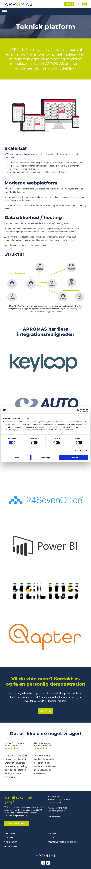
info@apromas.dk (58, 811)
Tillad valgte (45, 457)
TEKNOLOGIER (10, 842)
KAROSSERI (9, 833)
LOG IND (51, 838)
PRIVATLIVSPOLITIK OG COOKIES (63, 842)
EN (84, 4)
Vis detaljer (79, 451)
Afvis (17, 457)
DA (78, 4)
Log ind (69, 4)
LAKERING (9, 838)
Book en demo (16, 823)
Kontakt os (45, 711)
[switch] (34, 442)
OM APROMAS (10, 846)
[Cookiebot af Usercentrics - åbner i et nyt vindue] (78, 410)
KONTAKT (52, 833)
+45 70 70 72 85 (60, 808)
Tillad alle (74, 457)
